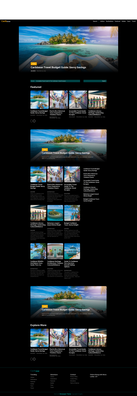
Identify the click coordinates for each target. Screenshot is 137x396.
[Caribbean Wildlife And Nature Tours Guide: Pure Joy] (38, 251)
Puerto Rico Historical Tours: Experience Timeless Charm (57, 112)
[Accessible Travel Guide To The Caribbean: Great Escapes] (78, 100)
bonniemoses (53, 116)
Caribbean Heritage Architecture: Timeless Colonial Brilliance (55, 263)
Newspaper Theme (65, 394)
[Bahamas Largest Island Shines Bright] (55, 213)
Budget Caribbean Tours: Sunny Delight (71, 224)
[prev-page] (31, 121)
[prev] (77, 81)
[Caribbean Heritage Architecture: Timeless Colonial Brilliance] (55, 251)
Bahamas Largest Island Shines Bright (54, 224)
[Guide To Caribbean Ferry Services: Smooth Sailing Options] (72, 251)
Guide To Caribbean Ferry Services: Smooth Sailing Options (71, 264)
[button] (95, 21)
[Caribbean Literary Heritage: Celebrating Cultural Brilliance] (97, 100)
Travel (33, 63)
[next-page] (34, 121)
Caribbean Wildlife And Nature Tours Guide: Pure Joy (36, 263)
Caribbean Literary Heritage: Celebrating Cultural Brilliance (51, 81)
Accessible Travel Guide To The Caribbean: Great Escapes (77, 112)
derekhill (33, 70)
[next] (79, 81)
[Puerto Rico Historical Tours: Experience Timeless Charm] (59, 100)
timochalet (72, 116)
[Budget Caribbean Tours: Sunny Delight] (72, 213)
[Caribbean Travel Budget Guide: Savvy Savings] (68, 49)
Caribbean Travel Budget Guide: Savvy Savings (58, 67)
